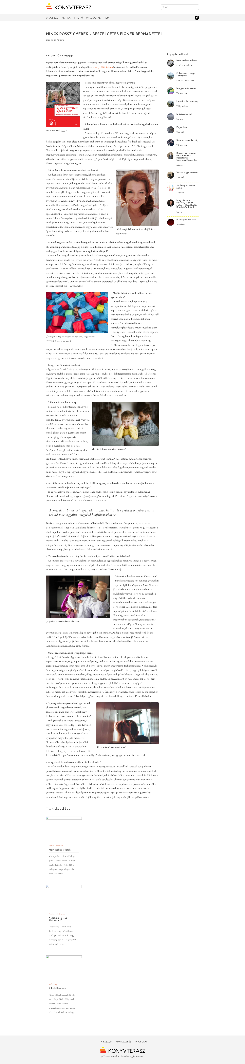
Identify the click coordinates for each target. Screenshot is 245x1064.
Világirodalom (182, 106)
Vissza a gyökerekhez (187, 173)
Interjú (78, 18)
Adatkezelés (123, 1042)
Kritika (66, 18)
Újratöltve (93, 18)
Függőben (181, 127)
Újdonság (52, 18)
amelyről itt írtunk (103, 66)
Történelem (60, 914)
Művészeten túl (184, 114)
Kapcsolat (141, 1042)
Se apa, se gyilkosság (187, 140)
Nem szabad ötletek (60, 850)
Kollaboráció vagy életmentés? (58, 919)
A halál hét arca (57, 988)
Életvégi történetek (186, 220)
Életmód (180, 132)
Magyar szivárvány (186, 88)
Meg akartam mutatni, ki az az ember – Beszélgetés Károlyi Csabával (186, 204)
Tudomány (53, 984)
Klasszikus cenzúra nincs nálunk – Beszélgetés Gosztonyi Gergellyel (187, 156)
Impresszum (105, 1042)
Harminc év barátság (187, 101)
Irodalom (59, 845)
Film (106, 18)
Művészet (180, 119)
